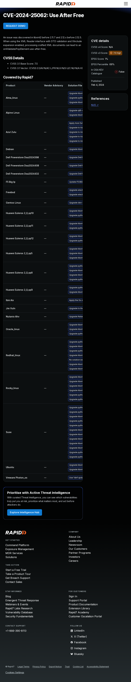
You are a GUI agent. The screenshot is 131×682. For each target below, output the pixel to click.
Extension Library (79, 608)
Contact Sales (13, 582)
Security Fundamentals (19, 616)
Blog (8, 596)
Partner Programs (80, 552)
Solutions (11, 557)
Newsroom (75, 544)
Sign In (73, 596)
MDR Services (14, 553)
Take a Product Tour (18, 574)
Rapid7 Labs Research (19, 608)
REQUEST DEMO (15, 25)
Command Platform (17, 545)
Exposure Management (19, 549)
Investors (74, 556)
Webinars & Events (16, 604)
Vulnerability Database (19, 612)
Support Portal (78, 600)
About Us (74, 536)
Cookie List (78, 666)
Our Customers (78, 548)
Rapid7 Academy (79, 612)
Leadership (75, 540)
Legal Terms (23, 666)
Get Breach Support (17, 578)
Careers (73, 560)
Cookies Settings (14, 672)
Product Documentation (83, 604)
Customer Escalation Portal (85, 616)
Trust (67, 666)
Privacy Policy (39, 666)
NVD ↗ (95, 105)
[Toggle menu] (126, 4)
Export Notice (55, 666)
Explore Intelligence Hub (24, 512)
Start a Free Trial (15, 570)
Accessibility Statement (98, 666)
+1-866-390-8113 (15, 630)
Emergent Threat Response (22, 600)
